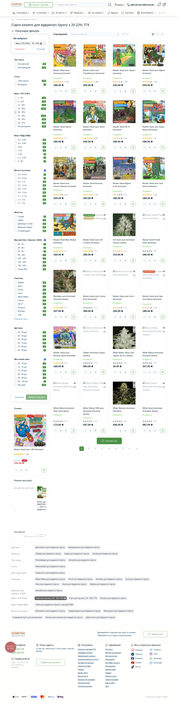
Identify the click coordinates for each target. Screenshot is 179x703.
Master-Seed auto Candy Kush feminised (94, 297)
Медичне (78, 13)
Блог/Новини (147, 13)
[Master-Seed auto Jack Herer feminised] (154, 168)
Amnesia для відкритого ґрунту (109, 579)
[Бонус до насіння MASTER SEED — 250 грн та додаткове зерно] (45, 492)
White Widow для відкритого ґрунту (50, 579)
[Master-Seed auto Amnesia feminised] (64, 55)
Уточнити (41, 49)
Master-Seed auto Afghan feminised (154, 71)
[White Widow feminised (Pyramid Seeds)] (154, 337)
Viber (156, 654)
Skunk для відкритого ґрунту (74, 584)
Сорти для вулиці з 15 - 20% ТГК (83, 598)
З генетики (41, 13)
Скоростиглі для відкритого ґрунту (50, 573)
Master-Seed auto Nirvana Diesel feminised (64, 354)
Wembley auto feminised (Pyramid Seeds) (64, 297)
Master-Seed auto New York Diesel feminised (153, 297)
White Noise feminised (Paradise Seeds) (152, 409)
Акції (107, 686)
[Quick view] (45, 416)
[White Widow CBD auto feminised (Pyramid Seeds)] (94, 393)
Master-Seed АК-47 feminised (121, 128)
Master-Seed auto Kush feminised (123, 297)
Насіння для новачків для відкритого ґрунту (64, 617)
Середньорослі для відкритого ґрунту (84, 611)
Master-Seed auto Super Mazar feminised (153, 128)
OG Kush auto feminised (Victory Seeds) (124, 241)
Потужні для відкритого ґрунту (113, 598)
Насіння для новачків (86, 680)
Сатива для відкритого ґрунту (105, 554)
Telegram (157, 650)
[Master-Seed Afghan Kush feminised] (124, 168)
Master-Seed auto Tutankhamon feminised (93, 71)
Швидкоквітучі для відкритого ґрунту (84, 547)
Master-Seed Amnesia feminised (93, 184)
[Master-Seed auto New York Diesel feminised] (154, 281)
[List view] (157, 34)
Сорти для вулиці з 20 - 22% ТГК (49, 598)
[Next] (45, 440)
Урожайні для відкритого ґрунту (49, 590)
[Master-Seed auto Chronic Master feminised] (64, 168)
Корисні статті (111, 676)
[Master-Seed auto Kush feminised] (124, 281)
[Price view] (162, 34)
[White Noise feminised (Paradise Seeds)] (154, 393)
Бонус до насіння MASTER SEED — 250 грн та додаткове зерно (45, 505)
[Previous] (15, 440)
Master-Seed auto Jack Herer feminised (153, 184)
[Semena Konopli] (49, 634)
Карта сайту (110, 683)
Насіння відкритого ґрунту (88, 659)
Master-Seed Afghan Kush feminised (122, 184)
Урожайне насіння (85, 653)
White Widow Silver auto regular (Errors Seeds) (123, 354)
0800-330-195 (17, 649)
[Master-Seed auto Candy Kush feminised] (94, 281)
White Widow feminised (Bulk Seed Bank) (63, 409)
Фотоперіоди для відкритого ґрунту (50, 560)
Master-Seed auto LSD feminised (28, 449)
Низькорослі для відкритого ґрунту (118, 611)
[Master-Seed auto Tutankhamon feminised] (94, 55)
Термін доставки (111, 680)
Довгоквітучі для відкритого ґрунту (50, 547)
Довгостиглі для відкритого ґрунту (100, 617)
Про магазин (110, 666)
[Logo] (16, 4)
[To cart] (43, 470)
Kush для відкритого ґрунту (137, 579)
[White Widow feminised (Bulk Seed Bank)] (64, 393)
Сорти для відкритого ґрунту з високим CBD (54, 605)
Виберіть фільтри (36, 397)
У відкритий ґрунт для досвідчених (27, 617)
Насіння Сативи (84, 666)
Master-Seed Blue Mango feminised (64, 241)
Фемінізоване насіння (86, 656)
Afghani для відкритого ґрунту (102, 584)
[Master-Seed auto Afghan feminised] (154, 55)
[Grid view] (153, 34)
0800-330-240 (17, 652)
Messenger (158, 663)
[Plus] (26, 470)
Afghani (81, 670)
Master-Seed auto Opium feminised (124, 71)
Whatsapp (157, 658)
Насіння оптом (111, 656)
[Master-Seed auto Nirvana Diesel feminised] (64, 337)
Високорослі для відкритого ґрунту (50, 611)
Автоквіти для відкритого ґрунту (82, 560)
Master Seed (83, 673)
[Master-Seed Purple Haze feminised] (154, 224)
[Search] (109, 4)
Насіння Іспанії (84, 683)
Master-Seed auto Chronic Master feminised (64, 184)
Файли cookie (110, 670)
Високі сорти (83, 676)
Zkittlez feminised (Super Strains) (94, 354)
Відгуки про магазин (113, 653)
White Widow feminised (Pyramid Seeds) (153, 354)
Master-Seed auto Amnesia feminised (61, 71)
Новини (108, 673)
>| (137, 448)
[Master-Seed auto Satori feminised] (94, 111)
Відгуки (114, 13)
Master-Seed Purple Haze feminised (151, 241)
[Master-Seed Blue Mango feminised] (64, 224)
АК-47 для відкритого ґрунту (81, 579)
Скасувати (20, 49)
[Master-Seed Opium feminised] (64, 111)
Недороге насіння (85, 686)
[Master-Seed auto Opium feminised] (124, 55)
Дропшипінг (110, 659)
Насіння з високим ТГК (87, 649)
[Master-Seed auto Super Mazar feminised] (154, 111)
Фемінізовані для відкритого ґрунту (50, 566)
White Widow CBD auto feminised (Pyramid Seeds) (93, 411)
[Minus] (16, 470)
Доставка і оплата (112, 663)
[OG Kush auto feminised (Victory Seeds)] (124, 224)
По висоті (60, 13)
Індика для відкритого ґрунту (76, 554)
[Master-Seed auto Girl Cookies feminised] (94, 224)
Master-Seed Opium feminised (62, 128)
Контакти (129, 13)
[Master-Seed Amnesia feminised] (94, 168)
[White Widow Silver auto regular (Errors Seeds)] (124, 337)
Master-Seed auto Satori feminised (94, 128)
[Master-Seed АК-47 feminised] (124, 111)
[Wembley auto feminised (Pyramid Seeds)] (64, 281)
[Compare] (45, 419)
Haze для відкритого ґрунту (47, 584)
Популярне (22, 13)
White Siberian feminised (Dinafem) (124, 409)
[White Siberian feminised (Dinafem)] (124, 393)
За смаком (97, 13)
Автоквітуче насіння (86, 663)
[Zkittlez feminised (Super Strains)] (94, 337)
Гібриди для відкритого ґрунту (48, 554)
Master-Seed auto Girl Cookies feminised (93, 241)
